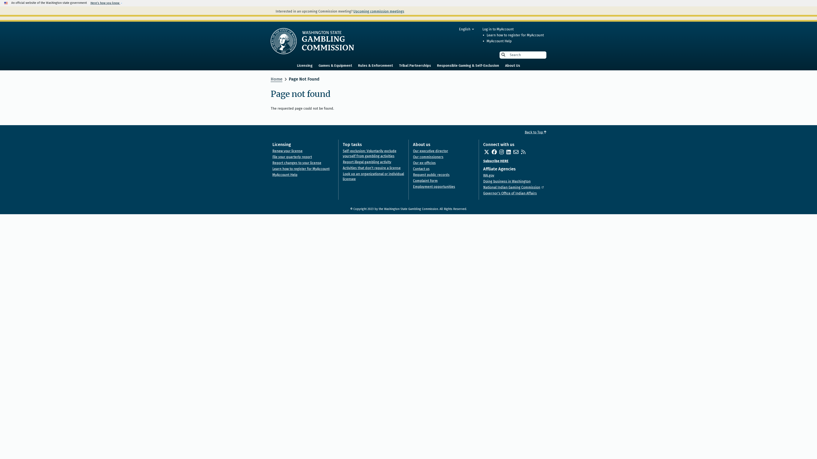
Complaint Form (425, 181)
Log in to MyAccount (498, 29)
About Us (512, 65)
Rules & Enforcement (375, 65)
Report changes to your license (296, 163)
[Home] (312, 41)
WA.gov (488, 175)
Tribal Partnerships (415, 65)
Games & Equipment (335, 65)
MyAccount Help (499, 41)
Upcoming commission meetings (378, 11)
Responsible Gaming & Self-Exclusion (468, 65)
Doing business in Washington (507, 181)
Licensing (305, 65)
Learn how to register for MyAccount (515, 35)
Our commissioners (428, 157)
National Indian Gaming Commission (511, 187)
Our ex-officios (424, 163)
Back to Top (534, 132)
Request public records (431, 175)
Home (276, 79)
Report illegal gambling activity (367, 162)
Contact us (421, 169)
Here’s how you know (105, 3)
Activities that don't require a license (372, 168)
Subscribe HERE (495, 161)
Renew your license (287, 151)
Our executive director (430, 151)
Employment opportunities (434, 187)
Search (503, 55)
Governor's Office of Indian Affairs (510, 193)
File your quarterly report (292, 157)
